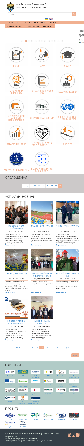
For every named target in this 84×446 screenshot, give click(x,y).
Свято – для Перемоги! (16, 273)
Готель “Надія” (10, 394)
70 (35, 186)
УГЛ (23, 376)
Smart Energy (23, 394)
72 (44, 186)
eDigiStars (10, 427)
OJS (74, 394)
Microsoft (48, 385)
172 (27, 347)
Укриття (67, 144)
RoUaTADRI (61, 419)
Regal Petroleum (35, 394)
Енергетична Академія (42, 118)
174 (37, 347)
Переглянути (10, 245)
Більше (75, 355)
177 (52, 347)
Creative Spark (74, 419)
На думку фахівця (67, 92)
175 (42, 348)
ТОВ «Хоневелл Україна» (74, 385)
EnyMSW (10, 419)
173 (32, 347)
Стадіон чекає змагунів (42, 226)
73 (48, 186)
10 (52, 41)
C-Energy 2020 (48, 419)
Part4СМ (35, 419)
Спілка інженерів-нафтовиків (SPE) (67, 118)
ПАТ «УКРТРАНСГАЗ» (74, 376)
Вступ (16, 66)
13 (62, 41)
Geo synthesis (61, 376)
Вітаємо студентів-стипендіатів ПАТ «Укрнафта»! (16, 323)
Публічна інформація (14, 26)
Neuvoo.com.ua (35, 385)
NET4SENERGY (23, 419)
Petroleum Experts (36, 402)
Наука (42, 66)
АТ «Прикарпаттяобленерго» (26, 402)
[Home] (10, 7)
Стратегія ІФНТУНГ (16, 144)
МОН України (10, 376)
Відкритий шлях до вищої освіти (42, 170)
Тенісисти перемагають (67, 226)
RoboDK (10, 402)
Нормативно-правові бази (42, 92)
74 (52, 186)
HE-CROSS (23, 427)
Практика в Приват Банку (23, 385)
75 (56, 186)
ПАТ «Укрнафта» (35, 376)
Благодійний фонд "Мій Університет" (42, 144)
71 (39, 186)
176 (47, 347)
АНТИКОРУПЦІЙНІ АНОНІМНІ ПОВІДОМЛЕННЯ (16, 118)
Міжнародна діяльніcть (16, 92)
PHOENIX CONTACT (61, 385)
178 (57, 347)
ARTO (61, 394)
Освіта (67, 66)
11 (55, 41)
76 (60, 186)
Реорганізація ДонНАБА (16, 170)
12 (58, 41)
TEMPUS (10, 385)
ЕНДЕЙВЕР (48, 394)
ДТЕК (48, 376)
